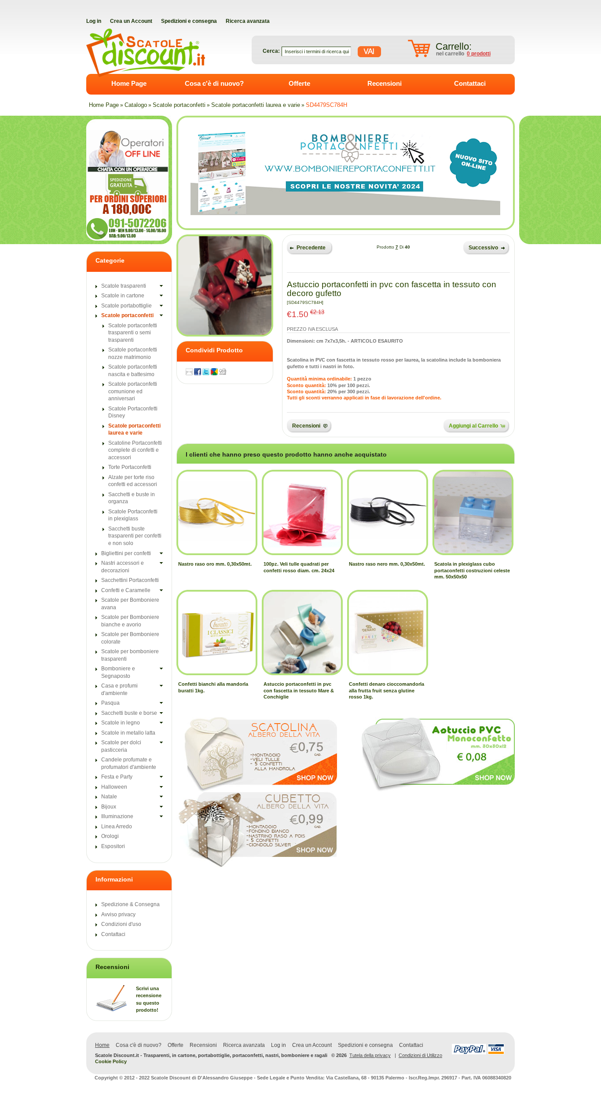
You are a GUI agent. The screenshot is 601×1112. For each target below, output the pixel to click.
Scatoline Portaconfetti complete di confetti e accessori (135, 450)
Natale (109, 797)
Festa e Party (116, 777)
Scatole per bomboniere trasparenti (130, 655)
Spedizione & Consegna (130, 904)
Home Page (129, 83)
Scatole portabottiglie (126, 306)
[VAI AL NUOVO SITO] (345, 172)
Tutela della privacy (370, 1055)
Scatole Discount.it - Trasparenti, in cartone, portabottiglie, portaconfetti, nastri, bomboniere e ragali (211, 1055)
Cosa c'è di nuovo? (214, 83)
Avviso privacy (118, 914)
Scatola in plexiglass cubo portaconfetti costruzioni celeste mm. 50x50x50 (472, 570)
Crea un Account (312, 1045)
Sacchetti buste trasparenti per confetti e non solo (134, 536)
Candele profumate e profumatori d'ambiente (128, 763)
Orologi (110, 836)
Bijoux (108, 807)
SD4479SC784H (326, 105)
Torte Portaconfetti (129, 467)
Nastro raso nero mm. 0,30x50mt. (387, 564)
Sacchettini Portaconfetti (130, 580)
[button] (309, 247)
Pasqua (110, 703)
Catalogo (136, 105)
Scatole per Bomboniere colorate (130, 638)
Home (102, 1045)
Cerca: (271, 51)
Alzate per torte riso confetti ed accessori (132, 481)
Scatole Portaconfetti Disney (133, 412)
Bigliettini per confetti (126, 553)
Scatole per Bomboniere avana (130, 604)
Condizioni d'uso (121, 924)
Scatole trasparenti (123, 286)
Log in (278, 1045)
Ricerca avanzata (244, 1045)
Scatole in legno (120, 723)
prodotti (479, 54)
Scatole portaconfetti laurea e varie (255, 105)
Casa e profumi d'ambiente (119, 689)
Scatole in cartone (122, 296)
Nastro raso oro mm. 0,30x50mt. (215, 564)
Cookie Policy (111, 1061)
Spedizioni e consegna (365, 1045)
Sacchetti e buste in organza (131, 498)
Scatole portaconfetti (179, 105)
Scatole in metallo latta (128, 733)
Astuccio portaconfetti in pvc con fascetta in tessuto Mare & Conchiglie (299, 690)
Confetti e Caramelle (125, 590)
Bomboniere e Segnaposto (118, 672)
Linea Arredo (116, 826)
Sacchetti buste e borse (129, 713)
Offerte (299, 83)
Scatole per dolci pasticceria (121, 746)
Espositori (113, 846)
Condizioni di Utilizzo (420, 1055)
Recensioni (384, 83)
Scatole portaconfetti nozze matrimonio (132, 353)
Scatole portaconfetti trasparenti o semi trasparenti (132, 332)
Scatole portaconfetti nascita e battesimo (132, 370)
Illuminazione (117, 816)
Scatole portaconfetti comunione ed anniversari (132, 391)
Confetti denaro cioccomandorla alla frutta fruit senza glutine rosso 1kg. (386, 690)
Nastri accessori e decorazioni (122, 567)
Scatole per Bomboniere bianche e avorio (130, 621)
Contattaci (470, 83)
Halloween (114, 787)
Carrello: (454, 46)
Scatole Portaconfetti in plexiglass (133, 515)
